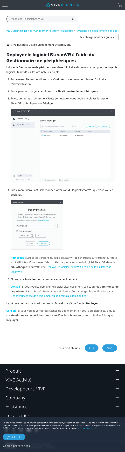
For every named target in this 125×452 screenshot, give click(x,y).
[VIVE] (62, 4)
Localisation (18, 416)
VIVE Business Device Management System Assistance (39, 30)
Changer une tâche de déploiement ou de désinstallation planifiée (48, 296)
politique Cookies (85, 428)
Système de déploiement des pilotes (99, 30)
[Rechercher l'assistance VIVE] (71, 19)
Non (109, 348)
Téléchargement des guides (97, 37)
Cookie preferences (16, 446)
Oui (91, 348)
